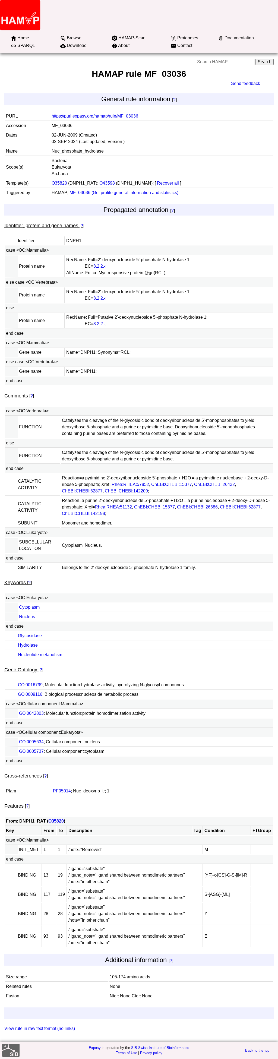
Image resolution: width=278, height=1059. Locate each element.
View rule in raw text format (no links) (39, 1028)
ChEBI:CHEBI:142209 (126, 491)
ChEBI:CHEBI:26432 (214, 484)
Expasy (95, 1048)
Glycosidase (30, 635)
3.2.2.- (99, 266)
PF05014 (62, 791)
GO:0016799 (30, 684)
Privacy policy (151, 1053)
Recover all (168, 183)
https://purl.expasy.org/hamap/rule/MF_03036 (95, 116)
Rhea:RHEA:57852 (130, 484)
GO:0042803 (31, 713)
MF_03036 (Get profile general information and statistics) (124, 192)
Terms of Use (126, 1053)
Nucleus (27, 616)
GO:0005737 (31, 751)
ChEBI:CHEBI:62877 (82, 491)
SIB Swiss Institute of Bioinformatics (160, 1048)
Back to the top (257, 1050)
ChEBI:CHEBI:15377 (171, 484)
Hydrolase (28, 645)
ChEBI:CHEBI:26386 (197, 507)
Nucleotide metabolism (40, 654)
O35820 (59, 183)
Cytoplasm (29, 607)
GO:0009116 (30, 694)
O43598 (107, 183)
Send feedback (245, 83)
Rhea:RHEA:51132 (113, 507)
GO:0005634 (31, 741)
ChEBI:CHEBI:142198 (83, 513)
